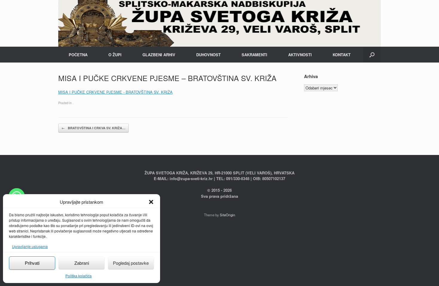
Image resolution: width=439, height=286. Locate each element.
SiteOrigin (227, 214)
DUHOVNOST (208, 54)
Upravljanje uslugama (30, 246)
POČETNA (78, 54)
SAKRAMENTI (254, 54)
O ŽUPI (115, 54)
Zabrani (81, 263)
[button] (151, 202)
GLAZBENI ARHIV (158, 54)
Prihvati (32, 263)
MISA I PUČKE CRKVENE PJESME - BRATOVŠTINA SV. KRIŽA (115, 92)
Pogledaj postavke (131, 263)
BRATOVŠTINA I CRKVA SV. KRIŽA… (93, 128)
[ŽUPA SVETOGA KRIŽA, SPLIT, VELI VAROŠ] (219, 23)
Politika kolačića (78, 275)
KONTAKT (342, 54)
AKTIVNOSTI (300, 54)
